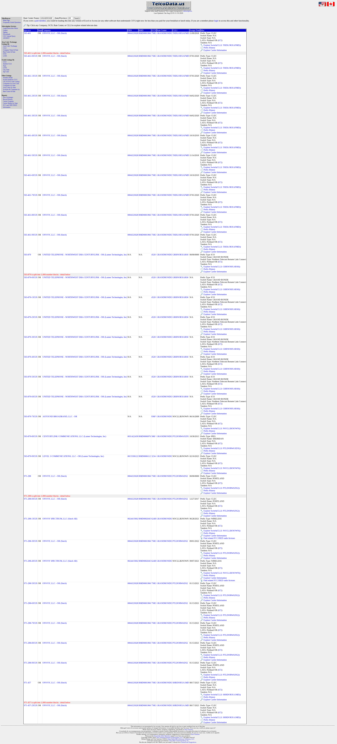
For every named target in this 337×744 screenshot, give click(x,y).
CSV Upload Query (9, 36)
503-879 (27, 255)
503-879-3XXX (30, 337)
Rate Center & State (9, 52)
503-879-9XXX (30, 456)
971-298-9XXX (30, 663)
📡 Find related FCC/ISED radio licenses (217, 538)
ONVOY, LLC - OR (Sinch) (55, 33)
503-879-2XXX (30, 317)
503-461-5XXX (30, 155)
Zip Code (6, 72)
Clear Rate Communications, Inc (179, 740)
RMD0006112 (145, 456)
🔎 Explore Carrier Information (213, 50)
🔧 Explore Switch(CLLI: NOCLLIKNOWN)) (220, 428)
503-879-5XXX (30, 377)
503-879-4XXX (30, 357)
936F (153, 416)
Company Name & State (10, 50)
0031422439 (133, 436)
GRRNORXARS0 (180, 255)
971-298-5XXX (30, 583)
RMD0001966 (145, 33)
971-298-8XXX (30, 643)
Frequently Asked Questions (12, 22)
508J (153, 436)
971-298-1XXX (30, 519)
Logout (5, 30)
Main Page (6, 20)
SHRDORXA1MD (180, 683)
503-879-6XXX (30, 396)
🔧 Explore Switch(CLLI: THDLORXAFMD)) (220, 45)
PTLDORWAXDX (180, 436)
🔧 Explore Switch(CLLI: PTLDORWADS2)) (220, 488)
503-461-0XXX (30, 56)
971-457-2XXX (30, 705)
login (216, 21)
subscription (187, 11)
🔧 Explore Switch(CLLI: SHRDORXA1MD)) (220, 694)
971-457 (27, 683)
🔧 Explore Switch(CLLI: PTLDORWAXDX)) (220, 448)
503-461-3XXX (30, 115)
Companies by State (9, 85)
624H (153, 519)
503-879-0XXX (30, 277)
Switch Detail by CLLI (10, 80)
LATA (5, 56)
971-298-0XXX (30, 499)
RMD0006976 (145, 436)
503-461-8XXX (30, 215)
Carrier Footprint (8, 101)
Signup (5, 32)
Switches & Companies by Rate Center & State (11, 90)
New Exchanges (8, 97)
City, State (6, 70)
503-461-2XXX (30, 96)
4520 (153, 255)
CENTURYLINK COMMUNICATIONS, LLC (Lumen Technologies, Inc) (74, 436)
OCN (4, 54)
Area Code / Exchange (10, 46)
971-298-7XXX (30, 623)
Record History (8, 99)
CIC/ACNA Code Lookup (11, 81)
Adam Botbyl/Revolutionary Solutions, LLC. (181, 739)
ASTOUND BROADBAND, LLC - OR (60, 416)
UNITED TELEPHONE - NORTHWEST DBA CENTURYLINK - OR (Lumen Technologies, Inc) (85, 255)
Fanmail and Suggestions (188, 742)
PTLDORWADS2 (180, 476)
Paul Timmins (189, 729)
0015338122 (133, 456)
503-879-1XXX (30, 297)
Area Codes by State (9, 87)
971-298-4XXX (30, 561)
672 (220, 40)
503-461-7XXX (30, 195)
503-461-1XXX (30, 76)
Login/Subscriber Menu (10, 28)
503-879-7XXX (30, 416)
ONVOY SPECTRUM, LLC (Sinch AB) (60, 519)
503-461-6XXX (30, 175)
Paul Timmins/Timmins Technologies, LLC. (170, 737)
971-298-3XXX (30, 541)
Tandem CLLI (7, 64)
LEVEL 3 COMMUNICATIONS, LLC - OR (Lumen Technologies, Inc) (73, 456)
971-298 (27, 476)
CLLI (4, 48)
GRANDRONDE (164, 33)
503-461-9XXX (30, 235)
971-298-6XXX (30, 603)
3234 (153, 456)
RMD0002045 (145, 519)
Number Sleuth (8, 78)
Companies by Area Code (11, 83)
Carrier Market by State (10, 103)
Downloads (6, 34)
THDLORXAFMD (180, 33)
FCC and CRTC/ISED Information (10, 106)
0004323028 (133, 33)
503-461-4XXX (30, 135)
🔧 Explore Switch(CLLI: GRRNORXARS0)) (220, 266)
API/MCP (6, 38)
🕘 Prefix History (207, 48)
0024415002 (133, 519)
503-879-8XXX (30, 436)
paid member (40, 21)
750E (153, 33)
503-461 (27, 33)
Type (4, 66)
